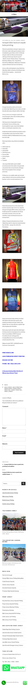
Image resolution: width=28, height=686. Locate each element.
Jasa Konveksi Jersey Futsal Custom (11, 632)
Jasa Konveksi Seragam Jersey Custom (12, 645)
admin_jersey (20, 40)
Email (4, 436)
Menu (14, 14)
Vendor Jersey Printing (8, 504)
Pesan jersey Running (8, 610)
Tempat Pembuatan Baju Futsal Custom (12, 636)
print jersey (9, 391)
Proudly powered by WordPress (10, 682)
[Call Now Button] (4, 683)
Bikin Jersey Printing (7, 496)
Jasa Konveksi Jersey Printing (10, 492)
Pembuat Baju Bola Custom (9, 639)
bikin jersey (9, 388)
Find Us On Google (7, 575)
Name (4, 428)
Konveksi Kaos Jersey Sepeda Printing (12, 600)
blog (6, 384)
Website (4, 444)
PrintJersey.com (12, 5)
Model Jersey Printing (8, 500)
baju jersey (8, 387)
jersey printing (16, 390)
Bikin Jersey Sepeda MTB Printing (11, 613)
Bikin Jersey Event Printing (9, 620)
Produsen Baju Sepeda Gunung (10, 591)
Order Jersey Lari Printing (9, 616)
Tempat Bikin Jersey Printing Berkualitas (13, 578)
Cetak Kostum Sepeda (8, 581)
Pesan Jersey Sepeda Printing (10, 604)
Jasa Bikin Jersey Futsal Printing (10, 642)
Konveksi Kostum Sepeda (9, 588)
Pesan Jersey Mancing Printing (10, 607)
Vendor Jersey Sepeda (8, 584)
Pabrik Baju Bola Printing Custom (11, 629)
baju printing (17, 387)
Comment (5, 406)
